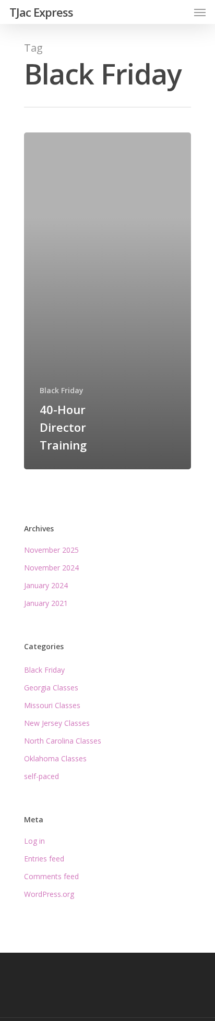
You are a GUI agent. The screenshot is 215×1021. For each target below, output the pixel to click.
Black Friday (61, 390)
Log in (34, 841)
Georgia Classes (51, 687)
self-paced (41, 776)
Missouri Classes (52, 705)
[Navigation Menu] (200, 12)
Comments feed (51, 876)
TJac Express (41, 12)
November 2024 (51, 568)
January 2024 (46, 585)
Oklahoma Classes (55, 758)
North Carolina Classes (62, 741)
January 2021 (46, 603)
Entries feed (44, 859)
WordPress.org (49, 894)
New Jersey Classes (57, 723)
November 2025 (51, 550)
